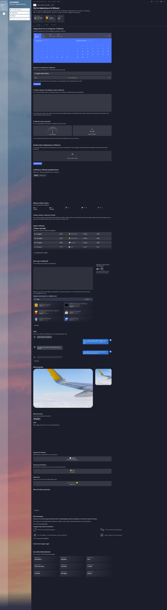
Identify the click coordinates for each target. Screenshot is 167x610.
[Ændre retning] (60, 8)
